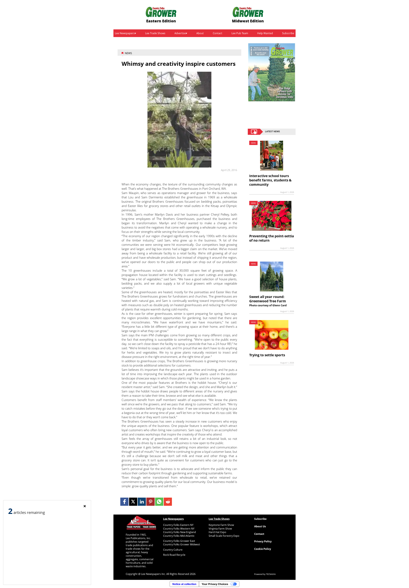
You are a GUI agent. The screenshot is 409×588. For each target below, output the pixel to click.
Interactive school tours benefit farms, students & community (270, 180)
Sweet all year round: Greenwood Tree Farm (267, 298)
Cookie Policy (262, 549)
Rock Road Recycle (174, 555)
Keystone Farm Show (221, 525)
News (128, 53)
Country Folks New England (179, 532)
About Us (260, 526)
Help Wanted (265, 33)
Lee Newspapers (125, 33)
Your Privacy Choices (215, 584)
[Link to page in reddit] (168, 502)
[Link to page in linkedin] (142, 502)
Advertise (180, 33)
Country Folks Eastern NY (178, 525)
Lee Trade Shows (155, 33)
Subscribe (288, 33)
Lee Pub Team (240, 33)
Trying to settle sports (267, 355)
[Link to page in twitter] (133, 502)
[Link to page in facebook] (124, 502)
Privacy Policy (263, 541)
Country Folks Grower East (179, 541)
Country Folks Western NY (178, 528)
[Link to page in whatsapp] (159, 502)
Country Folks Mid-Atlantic (179, 536)
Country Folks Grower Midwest (181, 544)
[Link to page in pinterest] (150, 502)
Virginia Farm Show (220, 528)
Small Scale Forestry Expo (224, 536)
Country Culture (172, 549)
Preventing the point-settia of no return (271, 238)
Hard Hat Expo (217, 532)
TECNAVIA (271, 574)
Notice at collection (184, 584)
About (200, 33)
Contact (217, 33)
